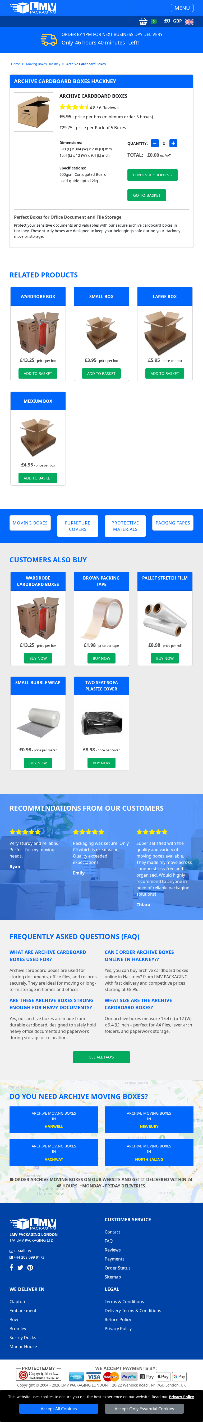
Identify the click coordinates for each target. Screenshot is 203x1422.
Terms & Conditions (124, 1301)
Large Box (165, 296)
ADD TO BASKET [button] (38, 373)
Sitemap (113, 1277)
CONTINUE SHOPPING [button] (152, 174)
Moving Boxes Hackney (43, 64)
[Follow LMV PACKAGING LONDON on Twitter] (20, 1268)
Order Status (118, 1268)
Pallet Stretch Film (165, 578)
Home (15, 64)
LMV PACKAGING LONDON (84, 1385)
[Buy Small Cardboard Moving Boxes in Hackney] (101, 333)
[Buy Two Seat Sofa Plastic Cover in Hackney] (101, 722)
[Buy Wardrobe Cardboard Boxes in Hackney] (38, 333)
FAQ (109, 1241)
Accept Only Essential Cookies (144, 1409)
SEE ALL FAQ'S (101, 1057)
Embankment (23, 1310)
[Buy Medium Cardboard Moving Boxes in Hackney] (38, 438)
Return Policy (118, 1319)
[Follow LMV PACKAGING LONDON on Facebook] (11, 1268)
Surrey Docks (23, 1337)
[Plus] (173, 143)
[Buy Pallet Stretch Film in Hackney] (165, 618)
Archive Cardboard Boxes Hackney (65, 81)
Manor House (23, 1346)
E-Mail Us (22, 1250)
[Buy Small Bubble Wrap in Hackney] (38, 722)
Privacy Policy (181, 1396)
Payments (114, 1259)
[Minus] (155, 143)
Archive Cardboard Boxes (86, 64)
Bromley (18, 1328)
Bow (14, 1319)
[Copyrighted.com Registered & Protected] (41, 1373)
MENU (182, 7)
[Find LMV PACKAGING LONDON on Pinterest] (30, 1268)
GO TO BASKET (146, 195)
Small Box (101, 296)
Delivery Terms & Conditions (133, 1310)
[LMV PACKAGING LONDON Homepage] (33, 8)
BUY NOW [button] (38, 658)
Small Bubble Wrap (38, 682)
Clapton (17, 1301)
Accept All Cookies (59, 1409)
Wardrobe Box (38, 296)
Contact (112, 1232)
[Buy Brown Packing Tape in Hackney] (101, 618)
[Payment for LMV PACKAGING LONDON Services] (128, 1373)
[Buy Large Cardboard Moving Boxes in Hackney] (165, 333)
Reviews (113, 1250)
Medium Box (38, 401)
